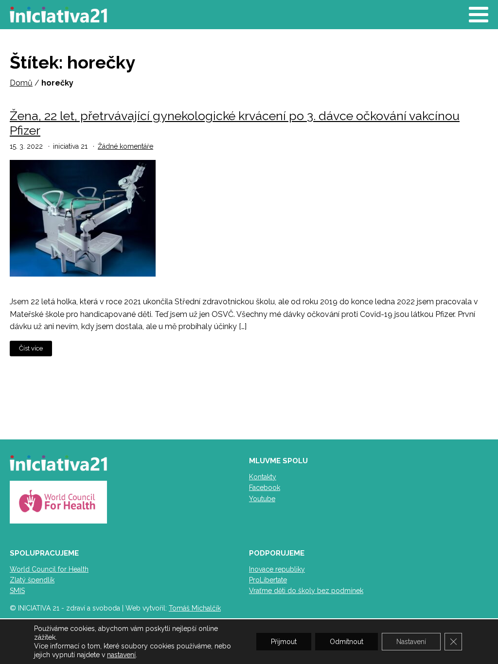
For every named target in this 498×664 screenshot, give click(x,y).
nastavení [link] (121, 655)
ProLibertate (268, 580)
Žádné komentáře (125, 146)
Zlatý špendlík (32, 580)
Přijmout (284, 642)
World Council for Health (49, 569)
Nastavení (411, 642)
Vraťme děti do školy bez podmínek (306, 590)
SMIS (17, 590)
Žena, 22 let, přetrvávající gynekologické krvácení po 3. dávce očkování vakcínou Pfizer (235, 123)
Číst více (31, 348)
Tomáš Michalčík (195, 608)
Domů (21, 82)
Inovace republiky (277, 569)
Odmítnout (346, 642)
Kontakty (262, 477)
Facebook (264, 487)
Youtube (262, 499)
